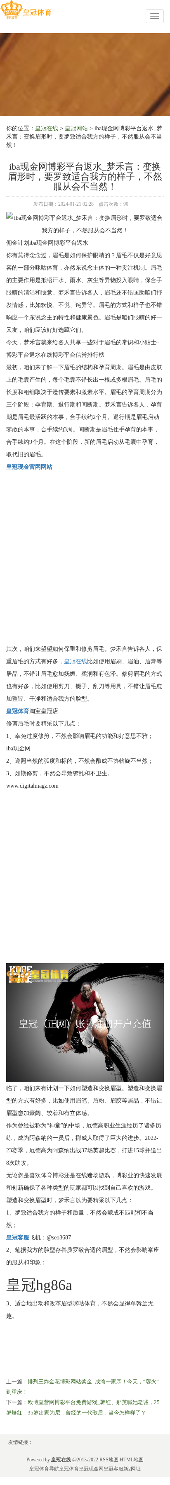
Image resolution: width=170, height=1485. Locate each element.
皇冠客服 (113, 1469)
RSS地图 (108, 1460)
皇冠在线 (46, 128)
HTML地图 (132, 1460)
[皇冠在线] (26, 10)
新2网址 (132, 1469)
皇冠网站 (76, 128)
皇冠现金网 (91, 1469)
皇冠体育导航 (44, 1469)
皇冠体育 (69, 1469)
